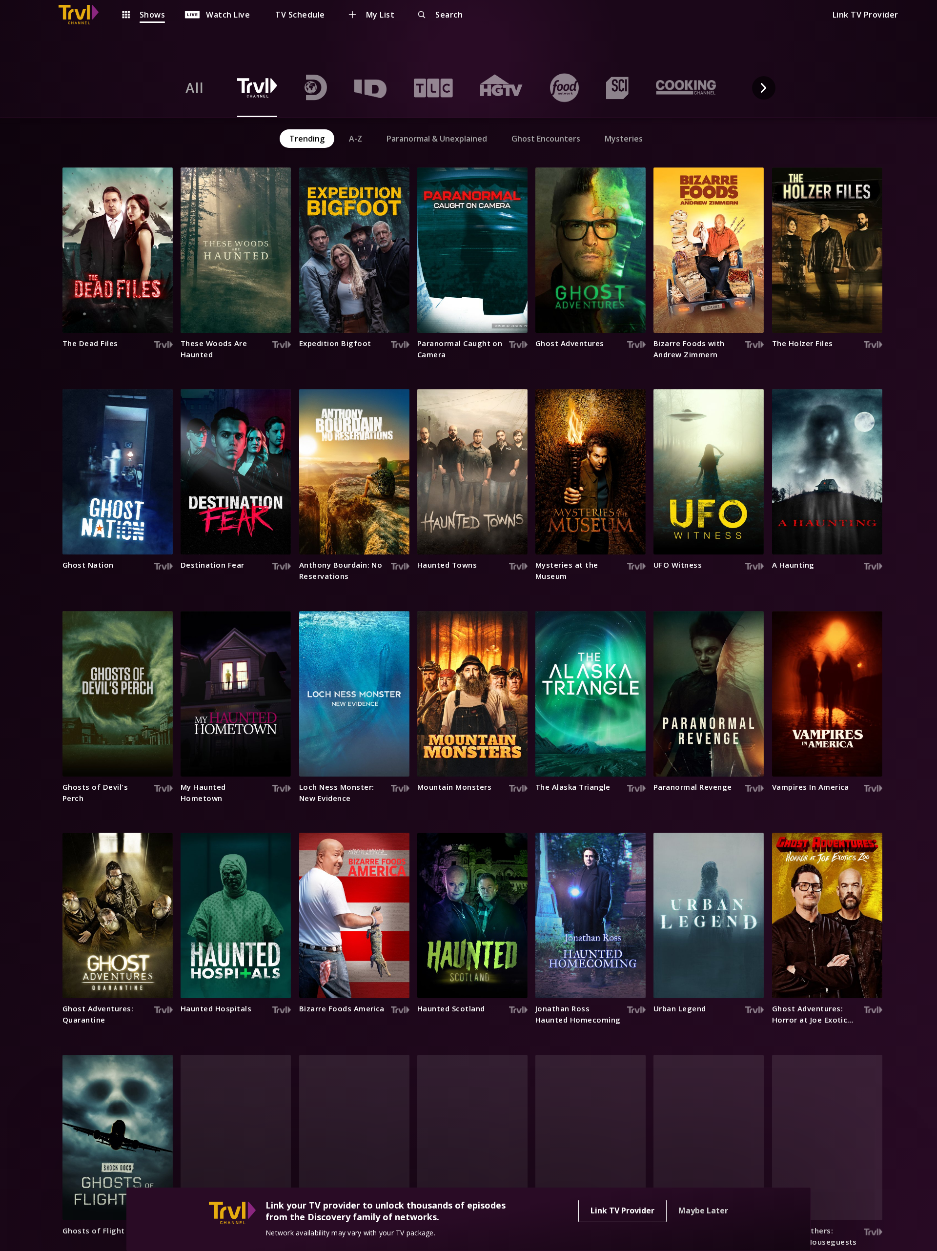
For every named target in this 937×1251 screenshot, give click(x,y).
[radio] (195, 88)
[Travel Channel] (83, 14)
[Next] (763, 88)
